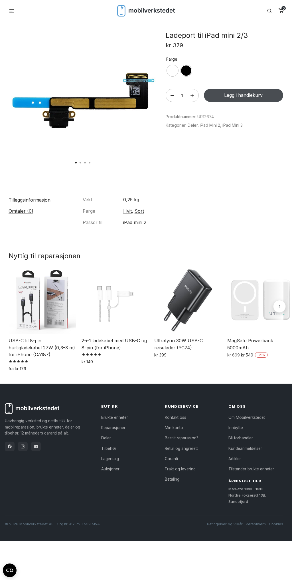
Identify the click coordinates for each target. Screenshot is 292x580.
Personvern (256, 524)
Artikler (234, 458)
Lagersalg (110, 458)
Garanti (171, 458)
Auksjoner (110, 469)
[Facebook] (10, 446)
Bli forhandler (240, 438)
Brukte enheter (114, 417)
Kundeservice (181, 406)
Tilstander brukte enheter (251, 469)
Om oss (237, 406)
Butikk (109, 406)
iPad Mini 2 (210, 125)
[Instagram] (23, 446)
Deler (193, 125)
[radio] (172, 70)
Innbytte (235, 427)
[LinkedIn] (36, 446)
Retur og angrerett (181, 448)
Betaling (172, 479)
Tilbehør (108, 448)
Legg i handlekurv (243, 95)
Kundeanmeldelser (245, 448)
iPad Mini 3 (232, 125)
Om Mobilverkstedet (246, 417)
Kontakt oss (175, 417)
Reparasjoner (113, 427)
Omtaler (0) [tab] (21, 211)
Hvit (127, 211)
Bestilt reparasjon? (181, 438)
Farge (171, 59)
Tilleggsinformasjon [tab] (29, 200)
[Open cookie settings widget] (10, 569)
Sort (139, 211)
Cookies (276, 524)
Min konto (174, 427)
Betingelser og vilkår (225, 524)
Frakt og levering (180, 469)
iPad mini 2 (134, 222)
